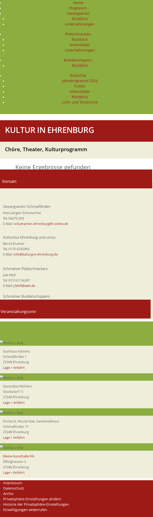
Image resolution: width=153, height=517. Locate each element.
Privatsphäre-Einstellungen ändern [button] (32, 499)
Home (78, 2)
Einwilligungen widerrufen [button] (25, 509)
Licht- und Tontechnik (80, 102)
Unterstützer (79, 44)
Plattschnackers (78, 34)
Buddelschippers (78, 60)
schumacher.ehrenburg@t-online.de (41, 224)
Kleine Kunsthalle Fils (18, 456)
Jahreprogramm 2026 (79, 80)
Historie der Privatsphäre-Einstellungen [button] (36, 504)
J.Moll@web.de (24, 286)
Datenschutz (13, 488)
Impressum (12, 482)
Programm (78, 8)
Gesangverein (78, 13)
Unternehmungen (80, 24)
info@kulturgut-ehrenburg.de (36, 254)
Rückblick (80, 18)
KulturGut (78, 75)
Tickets (79, 86)
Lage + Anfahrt (14, 367)
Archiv (8, 493)
